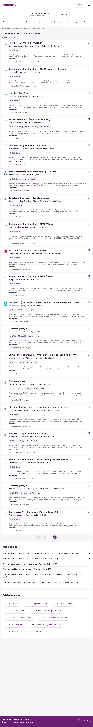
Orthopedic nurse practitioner (54, 617)
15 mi (62, 14)
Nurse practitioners (65, 603)
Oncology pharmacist (37, 603)
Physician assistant (17, 624)
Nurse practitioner (16, 610)
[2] (55, 537)
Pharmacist (14, 603)
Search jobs (5, 29)
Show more (13, 59)
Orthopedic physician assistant (48, 624)
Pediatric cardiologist (18, 631)
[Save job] (89, 43)
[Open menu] (88, 4)
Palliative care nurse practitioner (47, 610)
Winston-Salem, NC (19, 29)
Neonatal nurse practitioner (20, 617)
